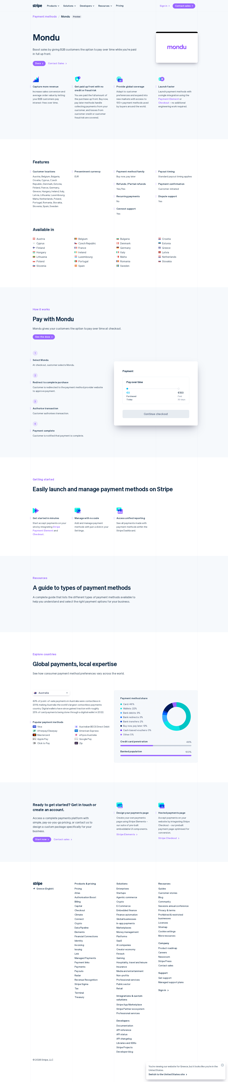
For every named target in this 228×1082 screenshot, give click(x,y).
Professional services (128, 979)
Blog (160, 897)
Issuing (78, 949)
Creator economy (125, 949)
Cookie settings (167, 931)
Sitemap (162, 927)
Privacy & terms (166, 910)
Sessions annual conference (173, 905)
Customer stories (167, 892)
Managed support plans (171, 982)
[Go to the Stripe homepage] (36, 884)
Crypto (78, 923)
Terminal (79, 992)
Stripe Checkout (167, 838)
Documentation (124, 1025)
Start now (41, 839)
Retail (119, 988)
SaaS (119, 940)
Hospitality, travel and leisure (131, 962)
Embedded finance (126, 910)
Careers (162, 952)
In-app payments (125, 923)
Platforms (121, 936)
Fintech (120, 953)
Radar (78, 975)
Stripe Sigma (81, 984)
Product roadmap (167, 948)
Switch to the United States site (167, 1074)
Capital (78, 905)
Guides (162, 888)
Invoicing (79, 945)
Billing (78, 901)
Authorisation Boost (85, 897)
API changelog (124, 1038)
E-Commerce (123, 905)
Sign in (163, 5)
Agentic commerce (126, 897)
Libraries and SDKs (126, 1042)
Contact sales (183, 5)
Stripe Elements (125, 834)
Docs (38, 63)
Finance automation (127, 914)
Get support (165, 977)
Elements (80, 931)
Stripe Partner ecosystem (130, 1008)
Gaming (120, 958)
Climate (79, 914)
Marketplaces (123, 927)
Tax (77, 988)
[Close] (222, 1066)
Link (77, 953)
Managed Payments (85, 958)
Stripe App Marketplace (129, 1004)
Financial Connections (86, 936)
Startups (121, 892)
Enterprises (122, 888)
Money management (127, 931)
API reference (123, 1029)
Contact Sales (56, 63)
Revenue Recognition (86, 979)
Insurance (121, 966)
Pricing (119, 5)
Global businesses (126, 918)
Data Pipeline (82, 927)
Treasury (79, 997)
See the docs (42, 336)
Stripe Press (165, 961)
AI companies (123, 945)
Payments (80, 966)
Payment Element (168, 98)
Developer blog (124, 1051)
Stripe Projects (124, 1047)
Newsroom (164, 956)
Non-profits (122, 975)
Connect (79, 918)
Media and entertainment (130, 971)
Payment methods (45, 16)
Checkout (163, 102)
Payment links (82, 962)
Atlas (77, 892)
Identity (79, 940)
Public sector (123, 984)
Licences (163, 922)
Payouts (79, 971)
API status (121, 1034)
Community (164, 901)
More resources (166, 935)
